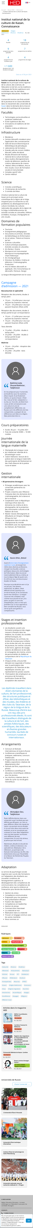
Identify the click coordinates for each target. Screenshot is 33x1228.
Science (5, 942)
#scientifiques (17, 992)
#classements (15, 970)
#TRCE (24, 981)
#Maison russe (6, 1000)
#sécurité (5, 967)
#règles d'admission (8, 32)
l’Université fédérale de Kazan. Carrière (15, 1052)
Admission (19, 10)
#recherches (6, 992)
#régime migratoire (14, 989)
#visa (4, 989)
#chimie (4, 974)
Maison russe (7, 956)
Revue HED (11, 10)
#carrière (26, 989)
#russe (12, 974)
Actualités (22, 949)
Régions (5, 953)
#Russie (4, 978)
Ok (29, 1221)
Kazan (3, 106)
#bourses (17, 981)
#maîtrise (20, 33)
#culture (22, 978)
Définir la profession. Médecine (20, 1015)
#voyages (15, 996)
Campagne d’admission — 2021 (15, 284)
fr (29, 2)
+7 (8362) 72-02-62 (8, 1213)
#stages (26, 992)
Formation (19, 938)
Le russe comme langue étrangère (14, 945)
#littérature (13, 978)
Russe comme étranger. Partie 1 (21, 1061)
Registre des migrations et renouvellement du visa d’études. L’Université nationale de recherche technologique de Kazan (21, 1040)
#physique (25, 970)
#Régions (24, 996)
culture (15, 953)
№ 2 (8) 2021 (18, 1020)
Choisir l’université (20, 1084)
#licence (13, 33)
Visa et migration (8, 949)
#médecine (25, 974)
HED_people (17, 942)
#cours (4, 985)
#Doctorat (5, 970)
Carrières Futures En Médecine (20, 1026)
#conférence (6, 996)
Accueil (3, 10)
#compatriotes (6, 981)
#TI (18, 974)
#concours (27, 985)
